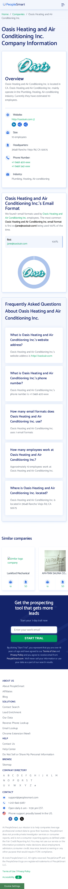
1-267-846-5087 (16, 803)
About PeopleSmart (13, 686)
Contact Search (10, 707)
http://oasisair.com (22, 119)
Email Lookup (10, 728)
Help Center (9, 749)
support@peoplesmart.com (23, 797)
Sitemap (6, 765)
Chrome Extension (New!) (16, 733)
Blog (5, 697)
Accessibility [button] (8, 877)
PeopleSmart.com (15, 659)
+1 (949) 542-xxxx (21, 166)
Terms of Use (49, 651)
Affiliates (7, 691)
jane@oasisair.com (17, 244)
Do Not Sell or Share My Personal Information (28, 754)
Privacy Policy (16, 655)
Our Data (7, 717)
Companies (18, 14)
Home (5, 14)
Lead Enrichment (11, 712)
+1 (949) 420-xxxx (21, 162)
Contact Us (8, 744)
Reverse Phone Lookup (15, 723)
